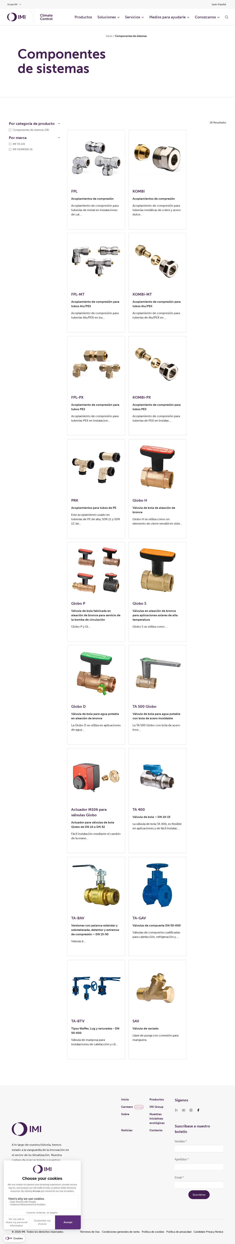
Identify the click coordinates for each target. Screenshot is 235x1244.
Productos (156, 1099)
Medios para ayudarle (167, 17)
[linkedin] (176, 1110)
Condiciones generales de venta (121, 1231)
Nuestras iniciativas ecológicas (156, 1118)
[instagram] (190, 1110)
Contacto (155, 1130)
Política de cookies (153, 1231)
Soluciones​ (106, 17)
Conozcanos (205, 17)
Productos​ (83, 17)
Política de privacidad (178, 1231)
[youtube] (183, 1110)
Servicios (132, 17)
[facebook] (198, 1110)
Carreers (127, 1107)
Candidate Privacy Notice (208, 1231)
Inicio (109, 36)
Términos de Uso (90, 1231)
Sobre (125, 1114)
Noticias (126, 1130)
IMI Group (156, 1107)
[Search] (226, 17)
